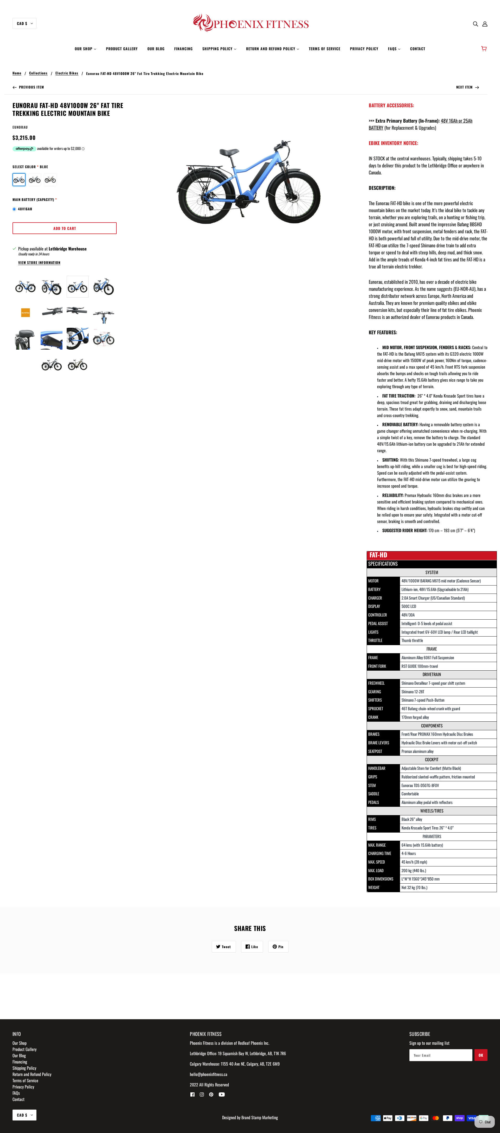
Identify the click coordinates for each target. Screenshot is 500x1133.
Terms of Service (25, 1080)
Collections (38, 73)
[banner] (250, 23)
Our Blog (19, 1055)
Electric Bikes (66, 73)
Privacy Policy (23, 1087)
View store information (39, 263)
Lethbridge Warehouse (68, 249)
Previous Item (31, 87)
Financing (19, 1062)
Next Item (465, 87)
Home (16, 73)
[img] (475, 23)
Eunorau (20, 127)
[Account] (485, 23)
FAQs (16, 1093)
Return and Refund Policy (31, 1074)
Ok (481, 1055)
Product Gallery (24, 1049)
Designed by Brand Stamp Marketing (250, 1117)
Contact (18, 1099)
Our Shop (19, 1043)
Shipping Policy (24, 1068)
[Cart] (485, 49)
